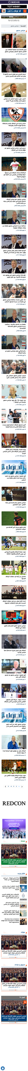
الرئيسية (23, 26)
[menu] (24, 11)
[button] (16, 866)
